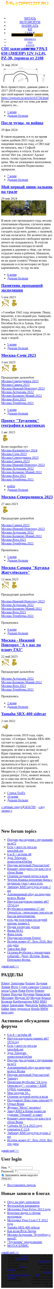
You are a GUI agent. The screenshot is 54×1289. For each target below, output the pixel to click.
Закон (5, 1005)
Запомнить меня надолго (21, 1175)
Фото (14, 987)
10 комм (12, 796)
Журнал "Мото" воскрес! (24, 1107)
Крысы (46, 997)
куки (22, 1267)
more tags (7, 1012)
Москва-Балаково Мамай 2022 (21, 395)
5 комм (11, 344)
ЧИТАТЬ (30, 18)
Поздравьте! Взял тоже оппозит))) (29, 1100)
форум (24, 1256)
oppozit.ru (23, 1008)
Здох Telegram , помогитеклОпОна (19, 859)
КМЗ (36, 1001)
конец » (7, 810)
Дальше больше (17, 115)
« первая (7, 807)
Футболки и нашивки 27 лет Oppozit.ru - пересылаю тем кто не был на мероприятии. (30, 912)
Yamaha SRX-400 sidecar (23, 714)
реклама (12, 1277)
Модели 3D (22, 997)
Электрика (17, 983)
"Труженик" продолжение (24, 1242)
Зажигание (17, 1005)
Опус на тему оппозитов (23, 1202)
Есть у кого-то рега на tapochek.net (22, 848)
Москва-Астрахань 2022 (17, 392)
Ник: (5, 1167)
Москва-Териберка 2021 (17, 403)
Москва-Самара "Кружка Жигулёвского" (25, 570)
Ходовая (41, 983)
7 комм (11, 176)
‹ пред (17, 807)
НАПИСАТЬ (30, 25)
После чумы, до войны (22, 123)
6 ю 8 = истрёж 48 (19, 854)
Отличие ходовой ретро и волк (27, 876)
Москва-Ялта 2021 (13, 399)
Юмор (5, 983)
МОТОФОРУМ (30, 22)
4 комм (11, 629)
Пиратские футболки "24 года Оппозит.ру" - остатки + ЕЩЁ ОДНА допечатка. (27, 1085)
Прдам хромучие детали (23, 927)
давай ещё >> (10, 966)
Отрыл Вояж (15, 1103)
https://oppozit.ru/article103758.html (25, 98)
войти (11, 486)
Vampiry (12, 1078)
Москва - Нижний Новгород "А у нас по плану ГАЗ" (21, 645)
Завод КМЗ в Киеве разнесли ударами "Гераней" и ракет (26, 1112)
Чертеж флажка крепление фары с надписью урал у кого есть (29, 881)
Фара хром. (14, 934)
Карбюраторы (22, 1001)
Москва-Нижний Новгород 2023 (23, 388)
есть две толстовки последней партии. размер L (27, 921)
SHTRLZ (47, 1272)
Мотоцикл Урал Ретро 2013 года (28, 1209)
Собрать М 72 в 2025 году (24, 1125)
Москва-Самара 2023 (15, 384)
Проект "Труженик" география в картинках (23, 423)
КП (30, 29)
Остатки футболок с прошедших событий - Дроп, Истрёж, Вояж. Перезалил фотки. (28, 956)
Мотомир (7, 997)
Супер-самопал (29, 987)
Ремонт (39, 990)
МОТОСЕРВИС (18, 1245)
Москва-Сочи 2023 (18, 355)
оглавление (21, 1258)
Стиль (13, 990)
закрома (12, 1269)
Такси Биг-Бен (16, 948)
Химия (5, 987)
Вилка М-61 (15, 930)
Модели (35, 997)
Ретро (30, 990)
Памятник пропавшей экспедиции (22, 287)
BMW (44, 1008)
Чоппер (30, 983)
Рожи (21, 990)
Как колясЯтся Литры (21, 1231)
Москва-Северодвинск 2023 (20, 381)
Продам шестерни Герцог (24, 937)
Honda (35, 1008)
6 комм (11, 274)
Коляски (6, 1001)
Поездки (16, 994)
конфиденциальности (19, 1275)
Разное (5, 994)
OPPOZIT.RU (45, 1261)
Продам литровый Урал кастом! (28, 865)
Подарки (28, 994)
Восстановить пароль (21, 1185)
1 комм (11, 112)
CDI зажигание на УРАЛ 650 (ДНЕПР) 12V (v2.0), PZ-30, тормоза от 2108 (24, 53)
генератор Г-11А (18, 1129)
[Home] (27, 4)
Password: (9, 1171)
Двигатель (31, 1005)
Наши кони (42, 994)
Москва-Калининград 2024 (19, 450)
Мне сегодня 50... (18, 1093)
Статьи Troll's (16, 793)
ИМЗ (43, 1001)
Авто (13, 1008)
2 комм (11, 703)
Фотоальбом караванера (23, 1205)
